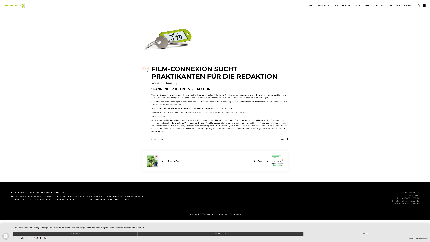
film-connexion (177, 104)
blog (175, 83)
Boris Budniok (166, 83)
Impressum (224, 214)
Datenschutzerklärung (422, 238)
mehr (365, 234)
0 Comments (157, 139)
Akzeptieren (220, 234)
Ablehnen (75, 234)
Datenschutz (235, 214)
